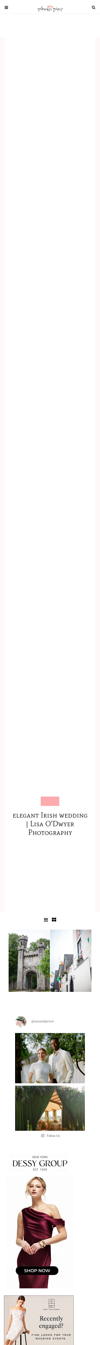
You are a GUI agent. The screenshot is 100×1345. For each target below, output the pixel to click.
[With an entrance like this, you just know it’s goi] (50, 1121)
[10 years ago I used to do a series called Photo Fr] (50, 1068)
